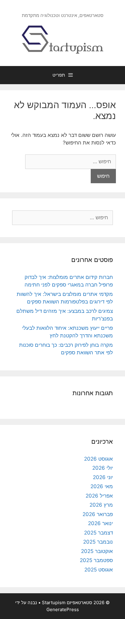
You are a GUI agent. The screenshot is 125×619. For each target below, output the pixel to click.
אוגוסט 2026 (98, 459)
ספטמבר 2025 (96, 560)
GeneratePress (62, 609)
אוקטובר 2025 (97, 551)
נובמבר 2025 (98, 542)
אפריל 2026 (99, 496)
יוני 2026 (103, 477)
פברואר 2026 (98, 514)
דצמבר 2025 (98, 533)
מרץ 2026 (101, 505)
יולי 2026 (102, 468)
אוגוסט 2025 (98, 570)
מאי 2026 (101, 486)
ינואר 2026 (100, 523)
